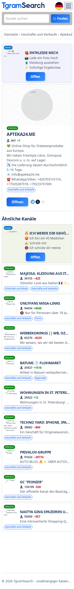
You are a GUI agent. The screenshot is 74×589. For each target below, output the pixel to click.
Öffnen (17, 201)
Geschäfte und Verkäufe (21, 189)
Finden (62, 18)
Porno (38, 318)
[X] (38, 202)
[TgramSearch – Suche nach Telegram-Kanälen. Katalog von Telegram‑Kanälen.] (23, 5)
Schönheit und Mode (16, 288)
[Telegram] (33, 202)
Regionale (40, 378)
